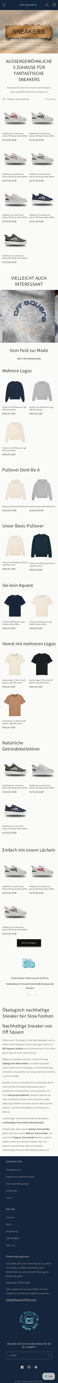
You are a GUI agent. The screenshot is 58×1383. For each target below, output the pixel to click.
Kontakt (10, 1217)
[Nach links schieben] (22, 995)
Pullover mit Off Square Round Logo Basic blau (15, 563)
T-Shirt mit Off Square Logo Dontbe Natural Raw (13, 623)
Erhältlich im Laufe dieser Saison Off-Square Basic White (15, 134)
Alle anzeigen (29, 942)
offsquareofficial (28, 1381)
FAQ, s (9, 1224)
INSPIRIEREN (12, 1238)
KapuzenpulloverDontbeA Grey (15, 506)
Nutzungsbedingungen (17, 1183)
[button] (3, 5)
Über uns (10, 1245)
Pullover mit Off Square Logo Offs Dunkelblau (14, 408)
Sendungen (11, 1190)
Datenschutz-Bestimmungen (20, 1176)
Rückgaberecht (13, 1169)
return (9, 1197)
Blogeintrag (12, 1231)
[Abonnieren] (48, 1355)
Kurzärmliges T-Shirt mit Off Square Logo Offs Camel (14, 681)
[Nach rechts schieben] (35, 995)
